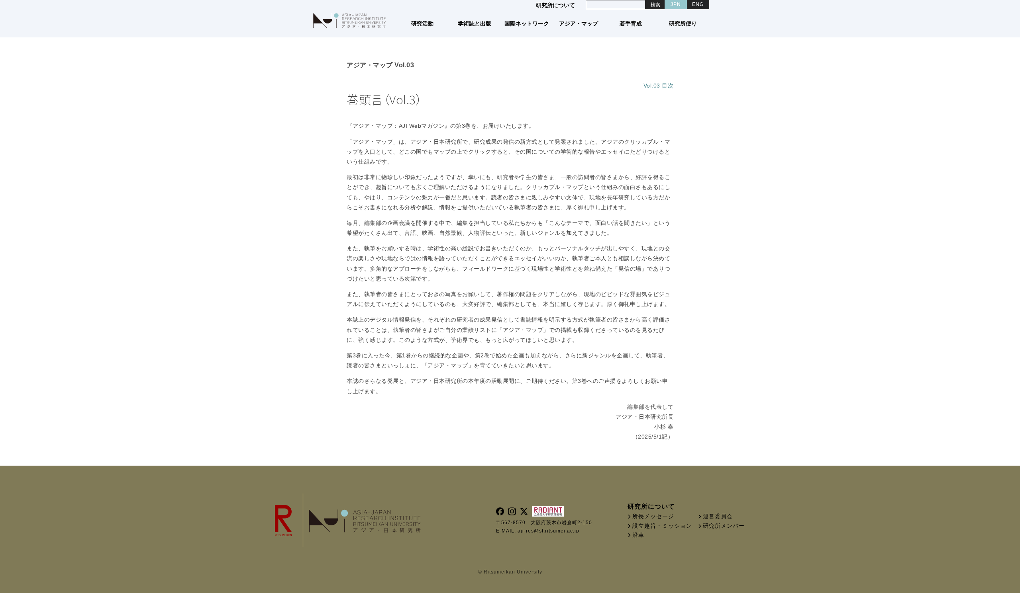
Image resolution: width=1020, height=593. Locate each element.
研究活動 (422, 23)
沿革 (638, 535)
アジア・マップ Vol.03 (380, 65)
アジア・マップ (578, 23)
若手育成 (631, 23)
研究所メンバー (724, 526)
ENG (698, 4)
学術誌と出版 (474, 23)
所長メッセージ (653, 516)
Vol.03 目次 (658, 85)
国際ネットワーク (526, 23)
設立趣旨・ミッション (662, 526)
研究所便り (683, 23)
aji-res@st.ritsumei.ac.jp (548, 531)
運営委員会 (718, 516)
